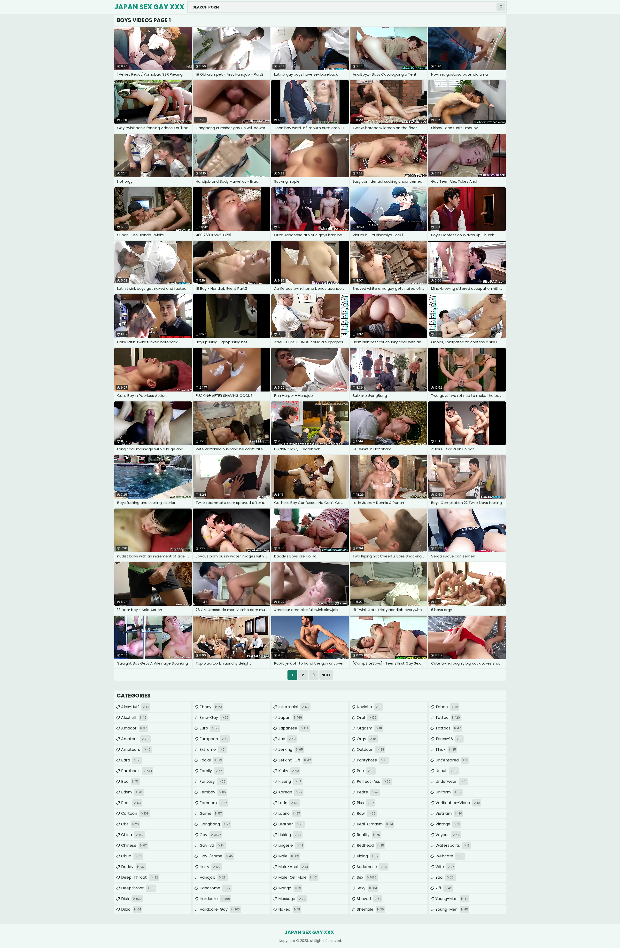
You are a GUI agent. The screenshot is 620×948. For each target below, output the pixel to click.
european (214, 739)
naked (289, 909)
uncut (446, 771)
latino (289, 813)
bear (131, 803)
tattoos (448, 728)
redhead (370, 845)
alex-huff (135, 707)
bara (130, 760)
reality (368, 835)
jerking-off (294, 760)
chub (131, 856)
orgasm (369, 728)
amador (134, 728)
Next (326, 675)
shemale (370, 909)
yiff (443, 888)
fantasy (212, 781)
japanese (293, 728)
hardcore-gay (220, 909)
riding (367, 856)
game (211, 813)
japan (290, 717)
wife (444, 867)
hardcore (215, 898)
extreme (212, 749)
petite (368, 792)
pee (365, 771)
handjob (213, 877)
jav (287, 739)
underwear (450, 781)
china (132, 835)
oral (366, 717)
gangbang (215, 824)
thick (445, 749)
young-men (451, 909)
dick (131, 898)
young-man (451, 898)
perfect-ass (373, 781)
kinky (288, 771)
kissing (289, 781)
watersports (452, 845)
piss (365, 803)
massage (291, 898)
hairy (210, 867)
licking (289, 835)
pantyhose (372, 760)
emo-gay (214, 717)
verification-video (457, 803)
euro (209, 728)
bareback (136, 771)
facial (211, 760)
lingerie (290, 845)
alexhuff (133, 717)
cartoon (135, 813)
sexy (367, 888)
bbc (130, 781)
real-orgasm (375, 824)
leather (290, 824)
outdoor (370, 749)
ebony (211, 707)
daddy (133, 867)
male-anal (293, 867)
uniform (448, 792)
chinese (134, 845)
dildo (131, 909)
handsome (215, 888)
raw (366, 813)
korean (290, 792)
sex (367, 877)
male (288, 856)
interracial (293, 707)
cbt (130, 824)
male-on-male (297, 877)
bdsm (132, 792)
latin (288, 803)
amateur (135, 739)
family (211, 771)
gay (210, 835)
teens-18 (448, 739)
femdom (213, 803)
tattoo (447, 717)
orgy (367, 739)
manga (289, 888)
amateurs (136, 749)
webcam (449, 856)
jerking (290, 749)
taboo (446, 707)
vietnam (448, 813)
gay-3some (216, 856)
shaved (369, 898)
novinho (369, 707)
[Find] (500, 7)
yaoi (445, 877)
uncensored (451, 760)
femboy (213, 792)
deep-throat (139, 877)
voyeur (447, 835)
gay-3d (212, 845)
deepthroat (138, 888)
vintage (447, 824)
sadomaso (372, 867)
